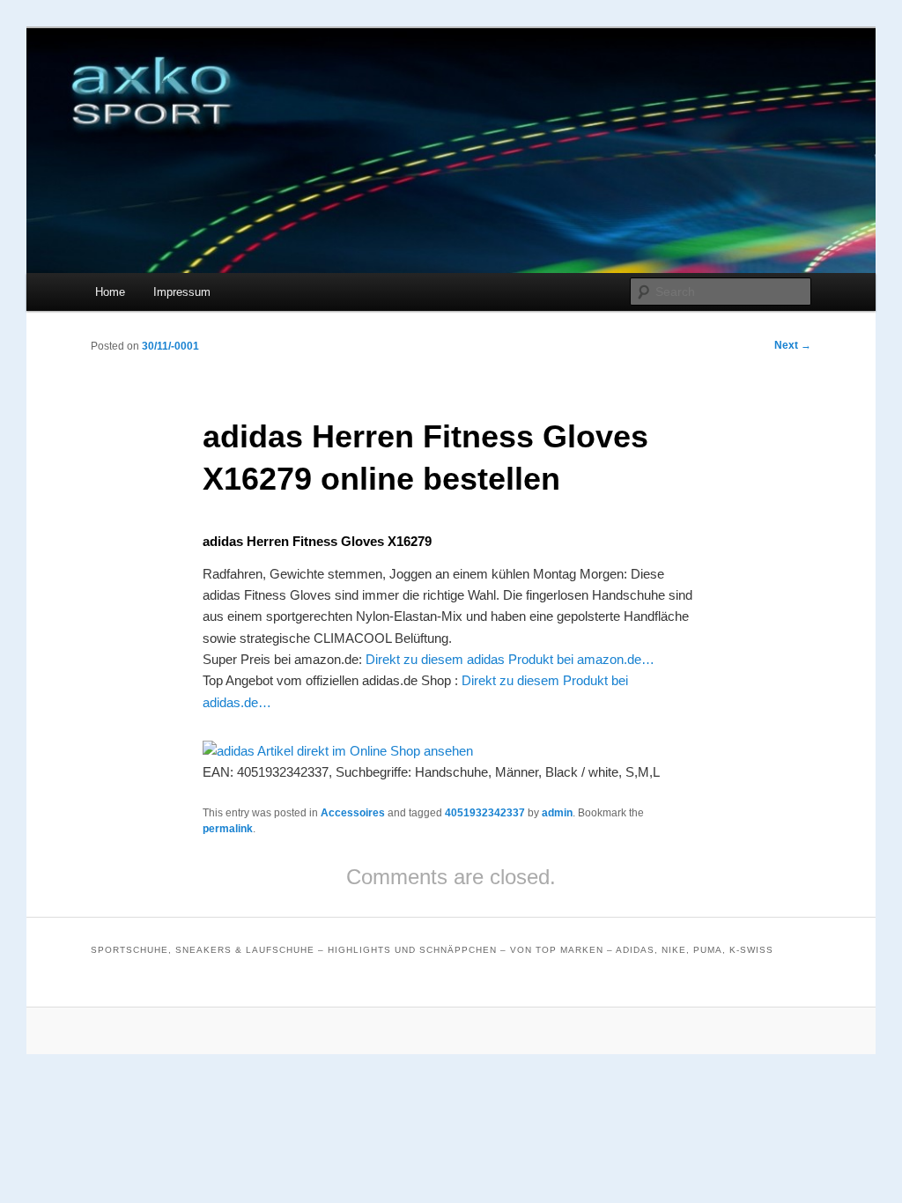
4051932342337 (485, 813)
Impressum (182, 292)
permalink (228, 829)
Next (792, 345)
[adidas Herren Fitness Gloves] (338, 750)
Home (110, 292)
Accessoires (353, 813)
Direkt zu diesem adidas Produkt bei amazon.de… (510, 659)
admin (557, 813)
